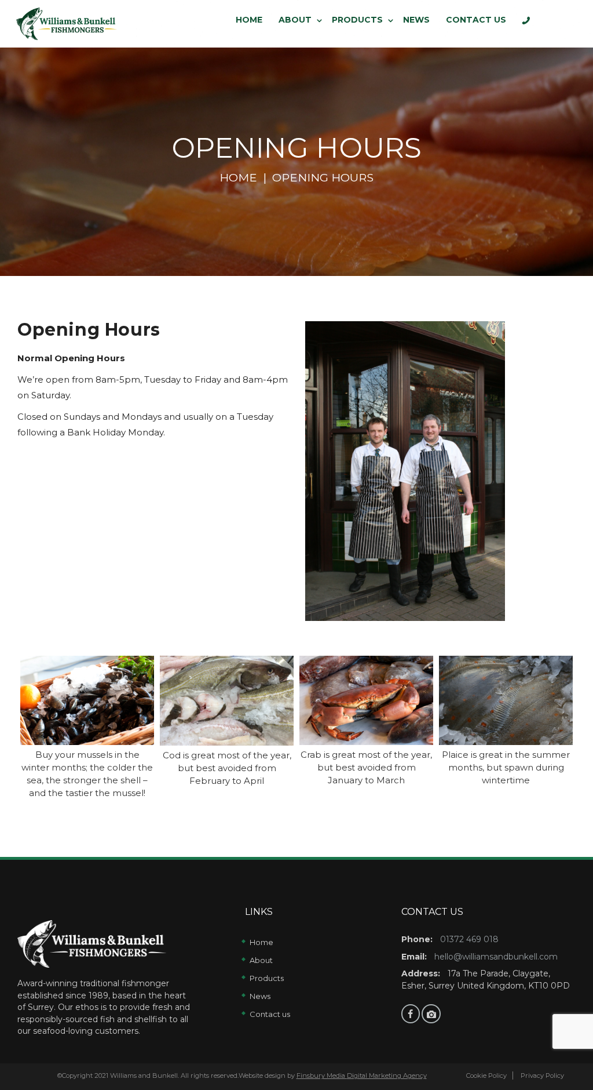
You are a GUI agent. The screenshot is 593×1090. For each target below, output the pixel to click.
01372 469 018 (469, 939)
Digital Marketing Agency (387, 1075)
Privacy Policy (541, 1075)
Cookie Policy (486, 1075)
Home (238, 177)
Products (267, 978)
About (261, 960)
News (260, 996)
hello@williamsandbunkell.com (496, 956)
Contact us (270, 1014)
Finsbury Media (321, 1075)
